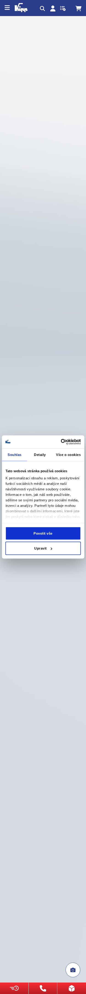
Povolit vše (43, 533)
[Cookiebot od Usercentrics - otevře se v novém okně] (61, 442)
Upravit (40, 548)
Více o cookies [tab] (68, 454)
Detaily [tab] (40, 454)
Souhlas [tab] (15, 454)
